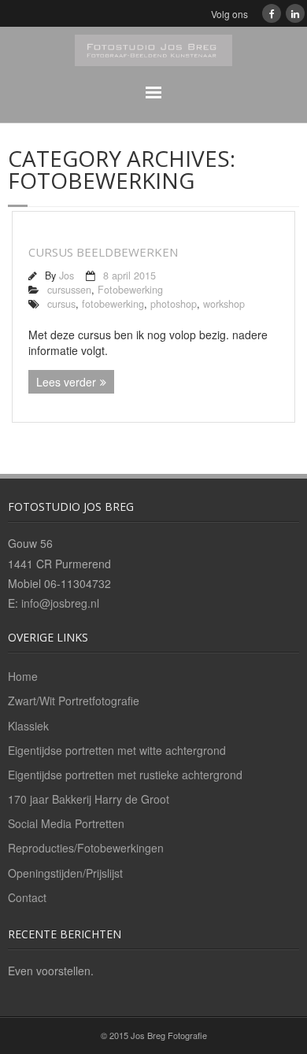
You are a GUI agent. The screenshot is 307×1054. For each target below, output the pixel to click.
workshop (224, 304)
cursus (61, 304)
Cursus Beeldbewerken (103, 252)
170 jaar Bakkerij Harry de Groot (88, 799)
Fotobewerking (130, 290)
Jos (66, 275)
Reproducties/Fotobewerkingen (86, 848)
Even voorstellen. (51, 970)
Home (23, 676)
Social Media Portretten (66, 823)
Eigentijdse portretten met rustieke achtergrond (125, 774)
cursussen (69, 290)
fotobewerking (113, 304)
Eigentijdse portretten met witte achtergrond (117, 750)
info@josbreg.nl (60, 603)
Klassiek (28, 726)
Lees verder (66, 382)
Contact (27, 897)
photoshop (173, 304)
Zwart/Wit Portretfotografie (73, 700)
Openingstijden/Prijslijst (65, 873)
